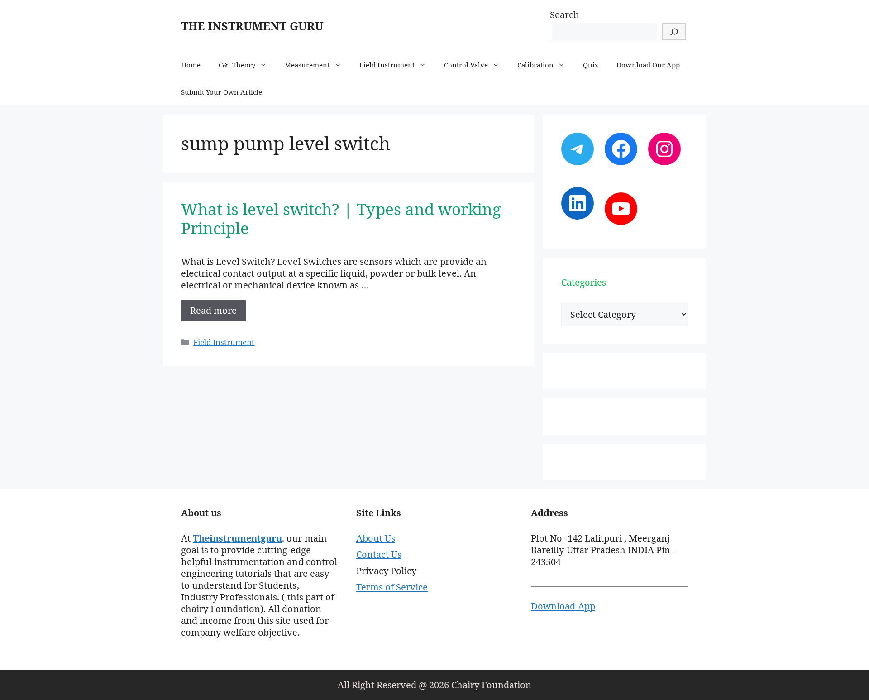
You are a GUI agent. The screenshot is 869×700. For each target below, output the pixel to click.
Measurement (307, 64)
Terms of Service (392, 587)
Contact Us (378, 554)
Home (191, 64)
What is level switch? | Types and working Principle (341, 218)
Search (564, 15)
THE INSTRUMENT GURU (252, 26)
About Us (375, 538)
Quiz (590, 64)
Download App (563, 606)
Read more (213, 310)
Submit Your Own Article (221, 91)
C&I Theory (237, 64)
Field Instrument (387, 64)
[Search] (674, 31)
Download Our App (647, 64)
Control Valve (466, 64)
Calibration (535, 64)
